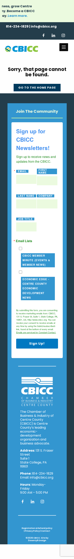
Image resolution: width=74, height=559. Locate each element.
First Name (42, 171)
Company (45, 195)
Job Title (25, 219)
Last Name (26, 195)
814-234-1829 (17, 26)
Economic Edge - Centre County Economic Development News (35, 288)
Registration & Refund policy (37, 528)
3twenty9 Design (37, 540)
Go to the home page (37, 88)
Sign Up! (37, 343)
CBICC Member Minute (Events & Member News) (36, 260)
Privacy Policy (32, 530)
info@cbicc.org (44, 26)
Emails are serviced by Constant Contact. (36, 332)
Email (22, 171)
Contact (45, 530)
